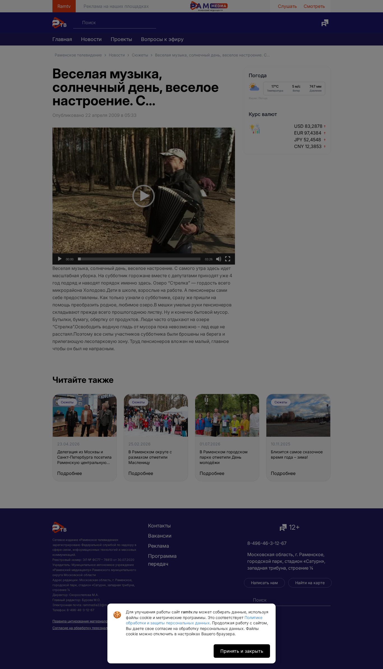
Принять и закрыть (241, 651)
